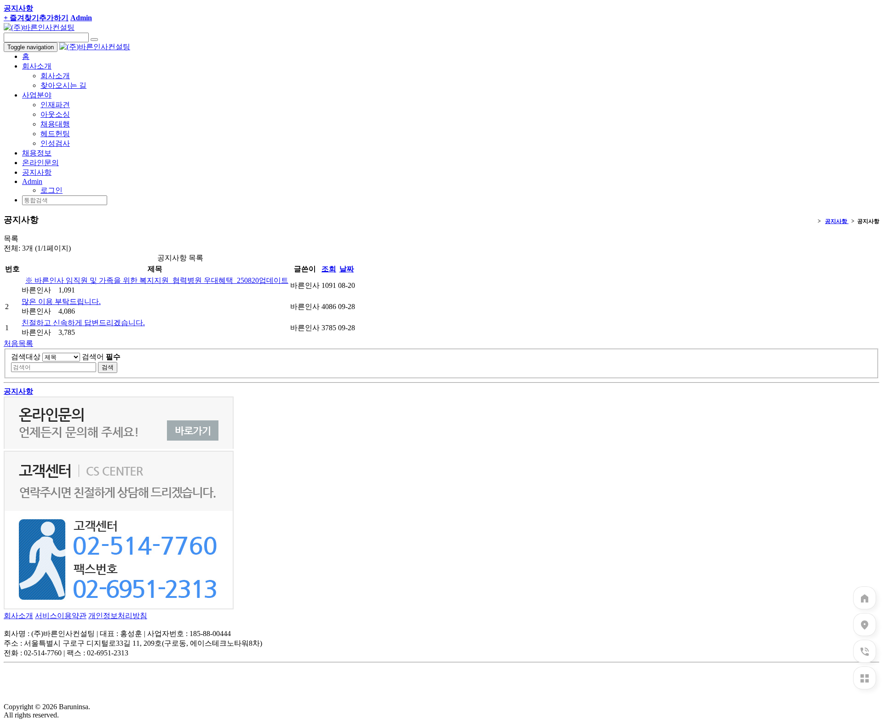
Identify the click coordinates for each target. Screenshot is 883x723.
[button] (32, 181)
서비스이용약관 (60, 616)
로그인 (51, 190)
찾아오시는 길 (63, 85)
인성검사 (55, 143)
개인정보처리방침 (117, 616)
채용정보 (37, 153)
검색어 (101, 357)
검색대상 (25, 357)
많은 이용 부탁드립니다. (61, 301)
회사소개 (55, 76)
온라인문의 (40, 162)
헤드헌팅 (55, 134)
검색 (108, 367)
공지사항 (37, 172)
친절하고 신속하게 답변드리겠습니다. (83, 323)
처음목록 (18, 343)
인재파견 (55, 105)
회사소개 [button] (37, 66)
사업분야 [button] (37, 95)
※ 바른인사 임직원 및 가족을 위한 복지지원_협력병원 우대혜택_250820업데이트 (156, 280)
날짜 (346, 269)
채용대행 (55, 124)
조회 (328, 269)
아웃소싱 (55, 114)
